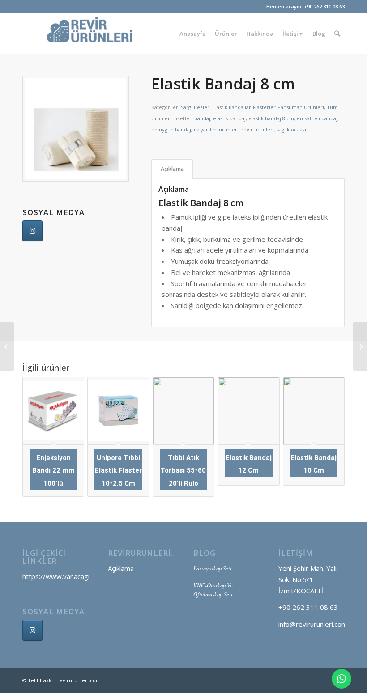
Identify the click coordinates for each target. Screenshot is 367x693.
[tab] (172, 169)
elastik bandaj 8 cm (271, 118)
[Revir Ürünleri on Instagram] (32, 630)
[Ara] (337, 33)
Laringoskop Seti (212, 568)
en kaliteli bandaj (317, 118)
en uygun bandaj (171, 129)
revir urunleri (257, 129)
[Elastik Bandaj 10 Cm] (360, 346)
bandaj (202, 118)
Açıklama (172, 169)
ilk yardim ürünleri (216, 129)
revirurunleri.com (79, 680)
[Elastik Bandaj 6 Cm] (7, 346)
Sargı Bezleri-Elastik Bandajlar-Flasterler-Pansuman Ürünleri (252, 107)
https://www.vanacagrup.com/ (68, 576)
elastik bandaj (229, 118)
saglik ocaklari (293, 129)
